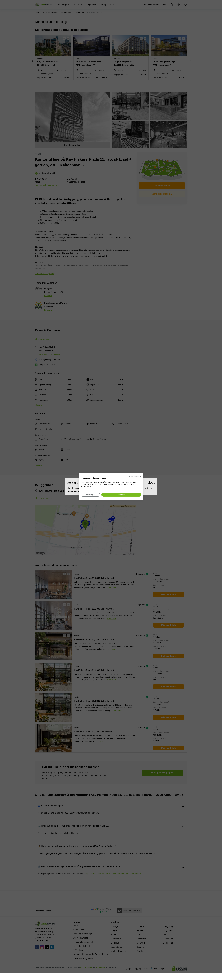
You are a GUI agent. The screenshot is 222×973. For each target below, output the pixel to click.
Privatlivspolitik (135, 476)
